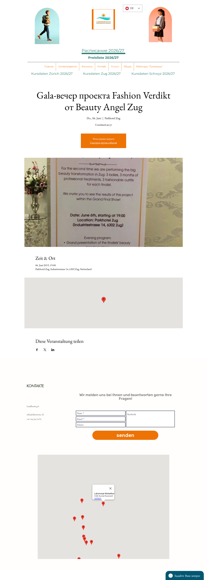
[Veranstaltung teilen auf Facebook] (36, 349)
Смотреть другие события (103, 142)
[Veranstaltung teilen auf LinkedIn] (52, 349)
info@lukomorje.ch (35, 414)
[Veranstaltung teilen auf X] (44, 349)
